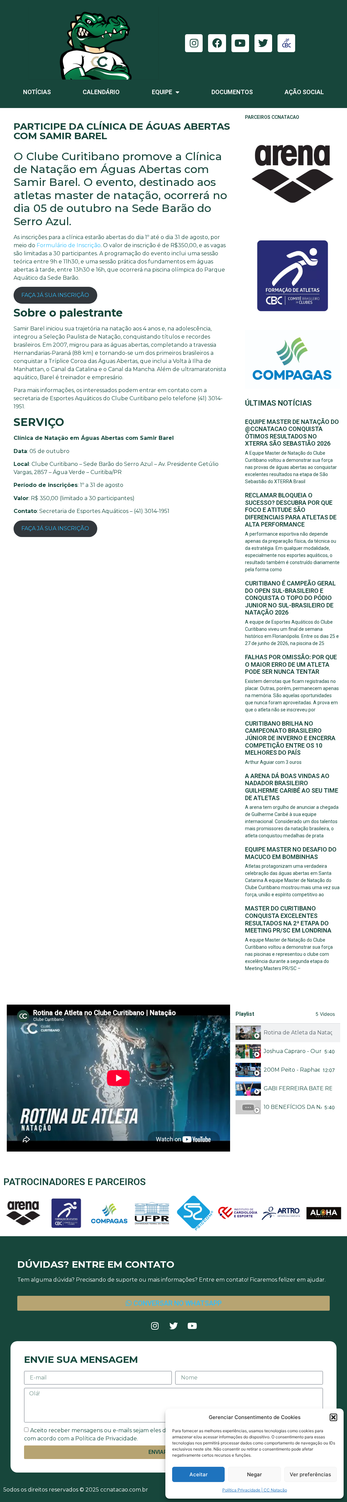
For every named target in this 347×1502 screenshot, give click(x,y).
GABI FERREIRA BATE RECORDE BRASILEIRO (298, 1088)
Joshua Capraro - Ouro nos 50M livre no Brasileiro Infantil (293, 1051)
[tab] (285, 1033)
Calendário (101, 91)
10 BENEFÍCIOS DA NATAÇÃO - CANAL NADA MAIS (293, 1107)
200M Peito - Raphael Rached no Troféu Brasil (292, 1070)
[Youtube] (240, 43)
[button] (333, 1417)
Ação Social (304, 91)
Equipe (162, 91)
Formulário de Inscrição (69, 245)
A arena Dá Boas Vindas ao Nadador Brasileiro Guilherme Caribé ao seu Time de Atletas (291, 786)
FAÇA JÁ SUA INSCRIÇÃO (55, 295)
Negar (254, 1474)
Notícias (37, 91)
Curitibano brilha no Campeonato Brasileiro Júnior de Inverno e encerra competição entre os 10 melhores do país (290, 738)
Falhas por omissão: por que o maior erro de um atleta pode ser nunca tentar (291, 664)
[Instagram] (194, 43)
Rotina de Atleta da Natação (298, 1032)
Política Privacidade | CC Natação (254, 1490)
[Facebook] (217, 43)
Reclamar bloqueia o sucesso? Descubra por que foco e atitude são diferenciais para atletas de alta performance (290, 510)
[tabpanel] (118, 1078)
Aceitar (198, 1474)
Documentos (232, 91)
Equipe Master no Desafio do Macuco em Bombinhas (290, 853)
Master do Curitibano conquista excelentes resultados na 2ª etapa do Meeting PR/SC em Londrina (288, 919)
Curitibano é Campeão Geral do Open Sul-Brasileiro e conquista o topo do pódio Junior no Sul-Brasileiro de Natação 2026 (290, 598)
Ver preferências (310, 1474)
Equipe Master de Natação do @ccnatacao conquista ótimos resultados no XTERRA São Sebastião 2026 (292, 432)
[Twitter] (263, 43)
